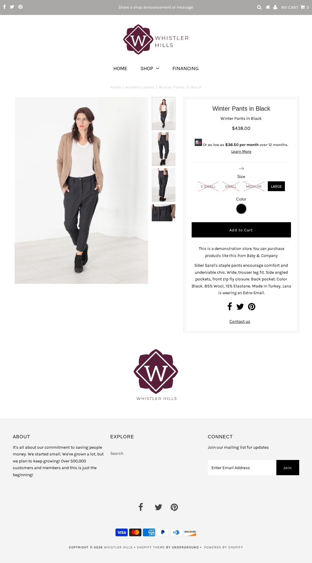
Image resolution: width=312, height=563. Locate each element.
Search (116, 453)
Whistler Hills (118, 547)
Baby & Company (262, 255)
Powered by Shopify (223, 547)
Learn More (241, 151)
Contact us (239, 321)
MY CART (295, 7)
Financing (185, 68)
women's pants (139, 87)
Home (120, 68)
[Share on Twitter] (240, 308)
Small (230, 186)
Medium (253, 186)
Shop (146, 68)
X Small (207, 186)
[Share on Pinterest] (251, 308)
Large (276, 186)
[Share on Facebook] (229, 308)
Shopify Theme (151, 547)
